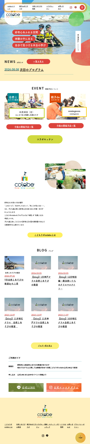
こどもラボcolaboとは (45, 235)
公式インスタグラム (66, 387)
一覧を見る (38, 61)
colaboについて (11, 7)
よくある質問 (63, 426)
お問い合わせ (61, 7)
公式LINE (28, 387)
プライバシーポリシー (79, 426)
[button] (13, 50)
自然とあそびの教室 (37, 7)
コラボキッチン (49, 7)
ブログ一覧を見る (45, 346)
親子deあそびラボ (23, 7)
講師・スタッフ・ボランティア (52, 426)
